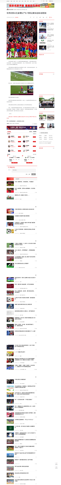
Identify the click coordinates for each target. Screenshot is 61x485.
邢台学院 (21, 483)
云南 (22, 430)
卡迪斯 (24, 247)
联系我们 (40, 137)
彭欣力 (23, 450)
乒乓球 (21, 362)
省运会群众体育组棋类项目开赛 (21, 473)
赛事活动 (21, 390)
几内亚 (23, 423)
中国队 (25, 335)
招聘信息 (45, 137)
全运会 (20, 335)
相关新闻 (10, 178)
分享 (46, 17)
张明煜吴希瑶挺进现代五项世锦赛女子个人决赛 (25, 331)
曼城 (26, 328)
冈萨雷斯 (24, 254)
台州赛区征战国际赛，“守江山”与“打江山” (24, 419)
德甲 (19, 213)
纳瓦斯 (11, 123)
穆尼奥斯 (24, 226)
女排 (20, 383)
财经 (17, 1)
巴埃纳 (24, 185)
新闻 (11, 1)
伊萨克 (27, 226)
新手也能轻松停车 (50, 120)
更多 (33, 1)
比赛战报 (21, 308)
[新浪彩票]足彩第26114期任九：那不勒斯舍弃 (25, 311)
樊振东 (23, 362)
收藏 (36, 17)
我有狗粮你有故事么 (42, 120)
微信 (43, 17)
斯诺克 (20, 267)
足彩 (20, 281)
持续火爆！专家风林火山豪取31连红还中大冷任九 (19, 116)
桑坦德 (24, 301)
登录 (26, 174)
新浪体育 (15, 9)
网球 (19, 410)
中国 (26, 288)
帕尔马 (27, 254)
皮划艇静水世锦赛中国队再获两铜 (22, 215)
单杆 (24, 267)
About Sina (50, 135)
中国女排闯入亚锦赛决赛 (20, 379)
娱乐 (19, 1)
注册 (29, 174)
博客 (25, 1)
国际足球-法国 (19, 9)
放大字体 (33, 17)
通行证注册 (50, 137)
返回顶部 (56, 471)
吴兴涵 (21, 321)
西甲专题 (23, 9)
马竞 (26, 185)
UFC (19, 349)
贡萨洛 (26, 192)
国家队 (23, 369)
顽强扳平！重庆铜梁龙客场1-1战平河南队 (24, 459)
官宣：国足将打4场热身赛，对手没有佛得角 (24, 284)
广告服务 (45, 135)
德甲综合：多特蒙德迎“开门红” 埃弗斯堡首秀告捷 (50, 24)
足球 (20, 199)
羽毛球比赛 (24, 390)
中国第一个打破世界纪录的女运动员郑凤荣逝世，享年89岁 (50, 35)
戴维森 (23, 321)
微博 (40, 17)
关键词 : (8, 123)
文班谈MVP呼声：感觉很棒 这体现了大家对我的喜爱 (50, 47)
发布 (33, 174)
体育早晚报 (21, 288)
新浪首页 (8, 1)
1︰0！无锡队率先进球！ (20, 351)
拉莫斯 (24, 192)
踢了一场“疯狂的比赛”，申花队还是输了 (23, 399)
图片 (28, 1)
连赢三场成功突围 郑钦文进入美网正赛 (23, 304)
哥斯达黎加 (17, 123)
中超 (20, 403)
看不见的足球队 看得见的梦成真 (22, 466)
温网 (23, 410)
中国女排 (23, 383)
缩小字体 (30, 17)
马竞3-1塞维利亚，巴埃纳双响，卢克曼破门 (24, 181)
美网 (23, 308)
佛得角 (25, 288)
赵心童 (22, 267)
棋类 (19, 477)
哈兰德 (24, 328)
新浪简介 (40, 135)
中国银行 (24, 483)
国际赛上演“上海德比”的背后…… (22, 195)
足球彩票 (21, 213)
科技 (22, 1)
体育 (14, 1)
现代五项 (22, 335)
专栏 (30, 1)
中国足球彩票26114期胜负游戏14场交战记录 (24, 209)
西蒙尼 (24, 233)
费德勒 (21, 410)
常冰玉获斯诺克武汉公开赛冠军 (21, 263)
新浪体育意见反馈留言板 (44, 132)
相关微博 (17, 178)
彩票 (22, 315)
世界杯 (13, 123)
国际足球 (21, 185)
